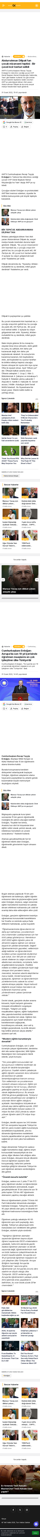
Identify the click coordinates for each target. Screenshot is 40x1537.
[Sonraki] (36, 579)
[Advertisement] (20, 33)
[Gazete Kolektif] (14, 5)
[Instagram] (26, 1509)
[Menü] (4, 5)
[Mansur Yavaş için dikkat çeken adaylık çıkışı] (20, 212)
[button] (36, 5)
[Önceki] (3, 579)
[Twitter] (20, 1509)
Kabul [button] (35, 1533)
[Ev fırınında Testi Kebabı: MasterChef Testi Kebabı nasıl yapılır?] (20, 1479)
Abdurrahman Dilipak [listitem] (10, 476)
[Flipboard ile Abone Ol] (28, 122)
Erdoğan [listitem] (6, 1375)
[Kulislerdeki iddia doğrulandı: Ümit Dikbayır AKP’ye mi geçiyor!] (20, 221)
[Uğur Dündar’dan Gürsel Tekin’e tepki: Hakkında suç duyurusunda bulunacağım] (10, 539)
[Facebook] (13, 1509)
